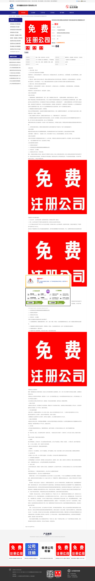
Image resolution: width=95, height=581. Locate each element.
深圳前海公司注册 (14, 32)
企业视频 (33, 12)
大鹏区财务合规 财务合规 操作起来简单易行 (15, 70)
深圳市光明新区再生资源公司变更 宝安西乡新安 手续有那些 (24, 558)
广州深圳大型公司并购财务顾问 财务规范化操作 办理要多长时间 (15, 73)
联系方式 (72, 12)
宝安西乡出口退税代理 (15, 43)
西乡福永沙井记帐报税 (15, 46)
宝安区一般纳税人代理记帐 (16, 38)
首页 (14, 16)
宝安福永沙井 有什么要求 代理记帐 (35, 558)
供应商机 (23, 12)
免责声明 (24, 576)
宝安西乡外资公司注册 (15, 49)
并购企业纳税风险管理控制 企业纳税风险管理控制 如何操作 (15, 59)
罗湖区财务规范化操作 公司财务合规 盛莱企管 (15, 75)
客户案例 (62, 12)
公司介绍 (43, 12)
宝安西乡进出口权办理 (15, 40)
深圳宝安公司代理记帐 (15, 24)
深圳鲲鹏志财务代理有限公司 (34, 572)
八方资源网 (19, 576)
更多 (21, 56)
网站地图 (32, 576)
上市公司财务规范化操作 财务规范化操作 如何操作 (15, 83)
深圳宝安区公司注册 (14, 26)
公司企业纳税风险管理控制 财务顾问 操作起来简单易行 (15, 80)
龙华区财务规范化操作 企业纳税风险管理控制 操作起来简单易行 (15, 65)
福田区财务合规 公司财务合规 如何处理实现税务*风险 (15, 62)
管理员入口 (28, 576)
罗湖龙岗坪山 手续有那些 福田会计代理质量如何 (68, 558)
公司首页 (14, 12)
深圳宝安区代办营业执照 (15, 29)
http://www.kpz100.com (30, 526)
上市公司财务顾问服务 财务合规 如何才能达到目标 (15, 67)
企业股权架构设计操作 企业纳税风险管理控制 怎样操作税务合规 (15, 78)
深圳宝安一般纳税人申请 (15, 35)
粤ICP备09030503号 (25, 572)
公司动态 (52, 12)
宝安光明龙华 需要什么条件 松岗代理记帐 (51, 558)
